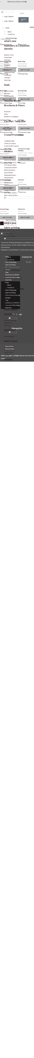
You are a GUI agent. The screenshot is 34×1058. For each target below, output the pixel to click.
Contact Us (11, 34)
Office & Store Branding (13, 267)
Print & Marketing (11, 38)
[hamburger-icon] (32, 27)
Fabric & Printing (11, 220)
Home (7, 28)
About (10, 32)
